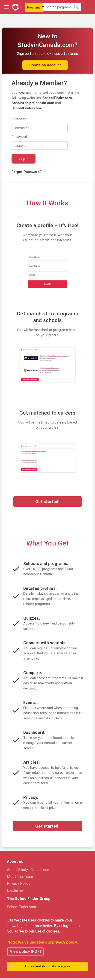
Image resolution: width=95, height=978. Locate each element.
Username (19, 119)
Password (19, 137)
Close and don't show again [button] (47, 966)
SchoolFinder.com (57, 98)
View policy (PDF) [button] (25, 951)
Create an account (45, 65)
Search (76, 7)
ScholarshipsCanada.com (33, 103)
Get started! (47, 501)
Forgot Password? (27, 172)
